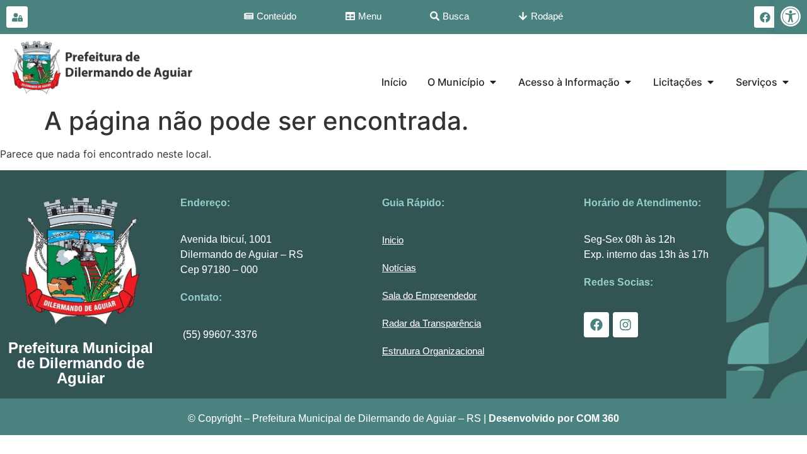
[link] (790, 16)
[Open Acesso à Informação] (628, 82)
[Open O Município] (493, 82)
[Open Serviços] (786, 82)
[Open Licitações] (710, 82)
